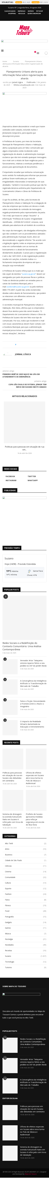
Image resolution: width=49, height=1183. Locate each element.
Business (25, 854)
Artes (25, 849)
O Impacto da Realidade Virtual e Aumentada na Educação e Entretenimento (32, 724)
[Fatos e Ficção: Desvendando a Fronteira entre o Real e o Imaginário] (10, 707)
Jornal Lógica (17, 82)
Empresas (21, 11)
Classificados (9, 11)
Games (25, 928)
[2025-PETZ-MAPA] (24, 518)
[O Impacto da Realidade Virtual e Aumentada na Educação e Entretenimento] (10, 727)
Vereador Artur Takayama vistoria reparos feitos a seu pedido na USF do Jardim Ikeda (33, 663)
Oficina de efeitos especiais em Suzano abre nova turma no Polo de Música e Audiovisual (35, 777)
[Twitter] (21, 17)
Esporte (25, 888)
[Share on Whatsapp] (27, 344)
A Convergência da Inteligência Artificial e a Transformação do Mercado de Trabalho (33, 683)
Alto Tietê (25, 843)
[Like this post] (17, 344)
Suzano (16, 61)
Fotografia (25, 916)
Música (25, 933)
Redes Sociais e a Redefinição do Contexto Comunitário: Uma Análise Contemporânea (22, 646)
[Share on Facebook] (20, 344)
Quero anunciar (34, 13)
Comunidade (25, 877)
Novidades (25, 945)
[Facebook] (18, 17)
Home (5, 61)
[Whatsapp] (28, 17)
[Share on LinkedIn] (25, 344)
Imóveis (31, 11)
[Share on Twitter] (22, 344)
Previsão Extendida (27, 564)
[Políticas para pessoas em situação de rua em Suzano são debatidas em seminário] (24, 422)
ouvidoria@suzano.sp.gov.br (17, 286)
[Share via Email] (32, 344)
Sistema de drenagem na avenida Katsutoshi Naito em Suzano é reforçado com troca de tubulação (13, 819)
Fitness (25, 905)
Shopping (12, 13)
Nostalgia (25, 939)
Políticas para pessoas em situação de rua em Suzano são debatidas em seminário (12, 776)
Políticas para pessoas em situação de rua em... (24, 448)
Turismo (25, 967)
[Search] (42, 53)
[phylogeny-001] (24, 43)
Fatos (25, 900)
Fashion (25, 894)
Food (25, 911)
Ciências (25, 866)
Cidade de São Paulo (25, 860)
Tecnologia (25, 962)
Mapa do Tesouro (31, 1174)
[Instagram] (24, 17)
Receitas (25, 950)
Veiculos (21, 13)
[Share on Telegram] (30, 344)
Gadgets (25, 922)
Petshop (39, 11)
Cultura (25, 883)
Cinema (25, 871)
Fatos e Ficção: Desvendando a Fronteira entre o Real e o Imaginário (32, 704)
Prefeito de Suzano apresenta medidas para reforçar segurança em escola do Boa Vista (35, 819)
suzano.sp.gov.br (29, 274)
